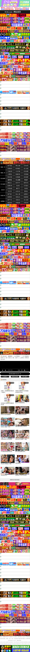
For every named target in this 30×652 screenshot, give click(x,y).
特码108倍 (15, 376)
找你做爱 (26, 177)
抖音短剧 (10, 188)
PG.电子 (25, 376)
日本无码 (26, 165)
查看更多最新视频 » (15, 479)
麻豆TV (18, 188)
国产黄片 (10, 194)
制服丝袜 (18, 174)
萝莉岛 (26, 191)
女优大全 (18, 191)
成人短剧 (26, 199)
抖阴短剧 (18, 202)
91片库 (10, 191)
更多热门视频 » (25, 379)
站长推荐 (3, 178)
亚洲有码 (10, 168)
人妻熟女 (10, 174)
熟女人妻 (18, 194)
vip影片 (5, 376)
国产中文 (10, 199)
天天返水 (26, 185)
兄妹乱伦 (18, 199)
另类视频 (26, 174)
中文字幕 (18, 171)
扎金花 (18, 185)
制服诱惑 (26, 197)
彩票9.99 (10, 185)
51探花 (26, 188)
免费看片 (3, 201)
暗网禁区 (10, 197)
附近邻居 (10, 177)
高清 (19, 370)
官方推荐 (3, 184)
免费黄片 (26, 194)
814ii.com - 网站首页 (13, 12)
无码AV (3, 189)
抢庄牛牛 (18, 182)
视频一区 (3, 167)
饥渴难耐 (18, 177)
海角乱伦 (18, 197)
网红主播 (18, 165)
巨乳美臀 (26, 171)
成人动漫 (26, 168)
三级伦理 (10, 171)
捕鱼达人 (10, 182)
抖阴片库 (3, 195)
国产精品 (10, 165)
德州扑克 (26, 182)
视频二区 (3, 172)
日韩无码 (26, 202)
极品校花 (10, 202)
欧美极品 (18, 168)
